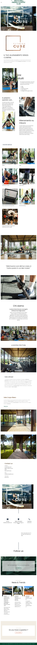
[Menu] (1, 2)
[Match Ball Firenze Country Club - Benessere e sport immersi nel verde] (18, 2)
